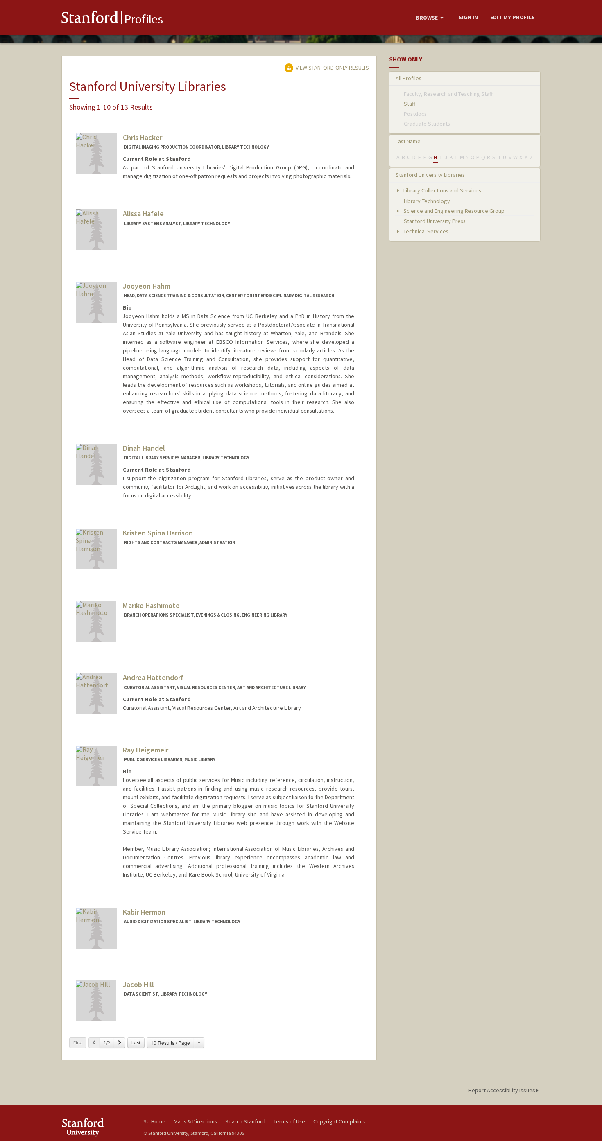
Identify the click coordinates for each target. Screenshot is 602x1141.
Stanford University (96, 1127)
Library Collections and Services (441, 190)
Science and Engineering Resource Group (453, 211)
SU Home (154, 1121)
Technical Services (425, 231)
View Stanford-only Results (331, 67)
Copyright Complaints (339, 1121)
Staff (409, 103)
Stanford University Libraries (430, 174)
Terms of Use (289, 1121)
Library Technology (427, 201)
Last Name (408, 141)
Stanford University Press (435, 221)
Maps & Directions (195, 1121)
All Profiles (408, 78)
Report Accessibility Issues (502, 1090)
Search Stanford (245, 1121)
